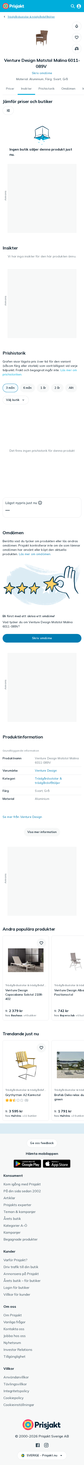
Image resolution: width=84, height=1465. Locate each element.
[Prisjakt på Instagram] (46, 1445)
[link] (26, 978)
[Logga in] (78, 6)
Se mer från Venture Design (22, 817)
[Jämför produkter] (76, 48)
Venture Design (46, 770)
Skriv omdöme (42, 73)
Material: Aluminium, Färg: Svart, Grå (42, 79)
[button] (76, 26)
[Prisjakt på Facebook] (37, 1445)
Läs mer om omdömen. (35, 554)
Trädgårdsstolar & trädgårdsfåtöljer (31, 16)
